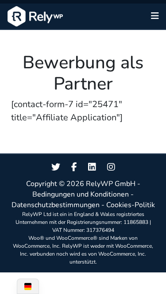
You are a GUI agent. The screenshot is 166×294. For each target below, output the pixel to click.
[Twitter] (56, 167)
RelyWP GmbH (110, 184)
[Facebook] (74, 167)
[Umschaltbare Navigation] (155, 16)
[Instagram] (111, 167)
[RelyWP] (35, 16)
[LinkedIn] (92, 167)
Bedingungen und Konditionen (80, 194)
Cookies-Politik (130, 205)
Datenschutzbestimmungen (56, 205)
